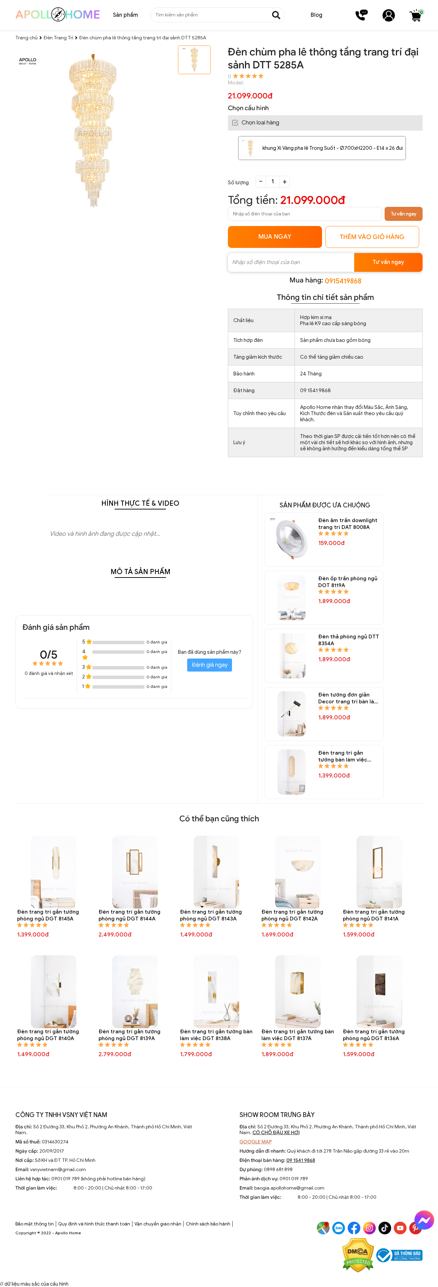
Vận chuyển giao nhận (157, 1224)
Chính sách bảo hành (208, 1224)
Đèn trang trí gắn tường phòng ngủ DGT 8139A (129, 1035)
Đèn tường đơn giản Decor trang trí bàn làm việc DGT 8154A (348, 698)
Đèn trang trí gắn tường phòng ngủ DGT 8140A (48, 1035)
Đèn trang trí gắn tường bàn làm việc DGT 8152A (342, 756)
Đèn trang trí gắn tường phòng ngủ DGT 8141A (374, 915)
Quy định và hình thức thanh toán (94, 1224)
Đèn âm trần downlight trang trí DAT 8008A (347, 523)
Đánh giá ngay (210, 665)
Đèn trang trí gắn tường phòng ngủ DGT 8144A (129, 915)
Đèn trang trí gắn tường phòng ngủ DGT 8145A (48, 915)
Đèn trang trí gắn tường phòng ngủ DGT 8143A (211, 915)
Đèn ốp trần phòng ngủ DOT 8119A (347, 581)
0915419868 (343, 281)
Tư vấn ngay (403, 214)
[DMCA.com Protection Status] (358, 1256)
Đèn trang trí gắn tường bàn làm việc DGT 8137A (297, 1035)
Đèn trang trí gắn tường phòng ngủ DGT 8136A (374, 1035)
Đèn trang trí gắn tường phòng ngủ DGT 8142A (292, 915)
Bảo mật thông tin (34, 1224)
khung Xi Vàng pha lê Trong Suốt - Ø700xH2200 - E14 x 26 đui (332, 148)
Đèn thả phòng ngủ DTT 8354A (348, 640)
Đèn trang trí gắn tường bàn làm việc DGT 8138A (216, 1035)
